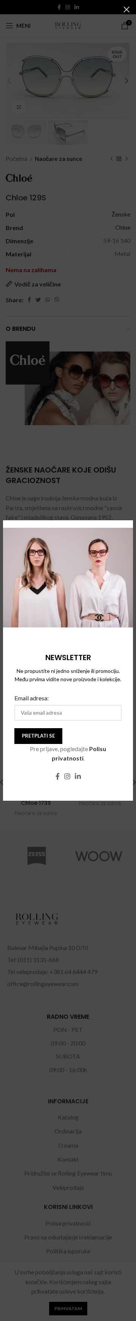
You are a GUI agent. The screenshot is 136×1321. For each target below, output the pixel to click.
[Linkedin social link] (78, 776)
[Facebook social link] (57, 776)
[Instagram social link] (67, 776)
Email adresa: (31, 697)
